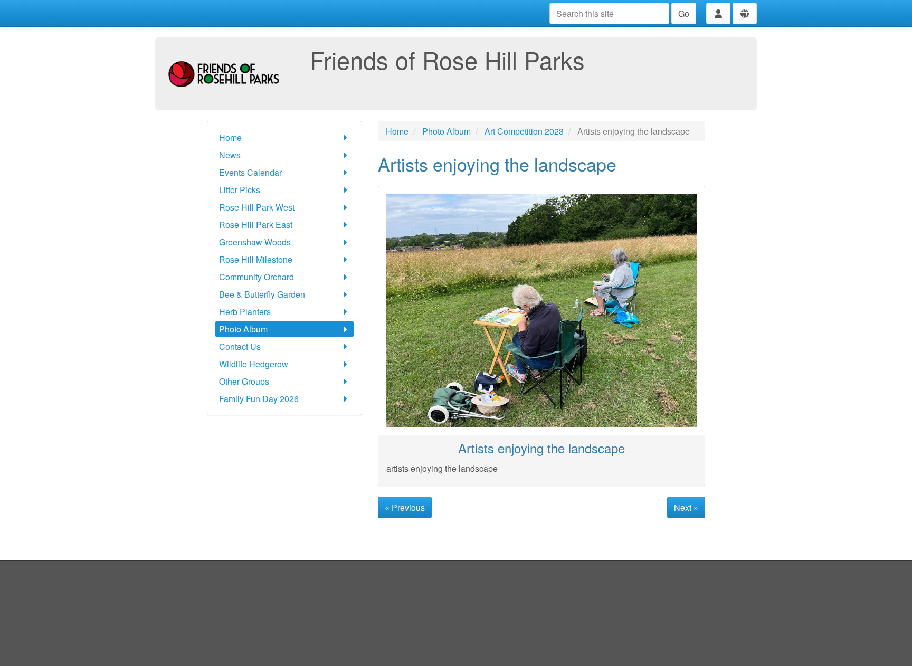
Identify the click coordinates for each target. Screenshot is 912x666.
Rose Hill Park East (255, 224)
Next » (686, 507)
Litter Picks (239, 190)
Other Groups (244, 381)
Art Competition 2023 (524, 131)
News (230, 155)
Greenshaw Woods (255, 242)
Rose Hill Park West (256, 207)
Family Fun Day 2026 (259, 399)
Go (683, 13)
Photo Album (243, 329)
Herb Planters (245, 312)
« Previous (405, 507)
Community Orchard (256, 277)
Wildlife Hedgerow (253, 364)
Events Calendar (250, 172)
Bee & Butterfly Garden (262, 294)
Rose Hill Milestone (255, 259)
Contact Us (240, 346)
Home (230, 137)
